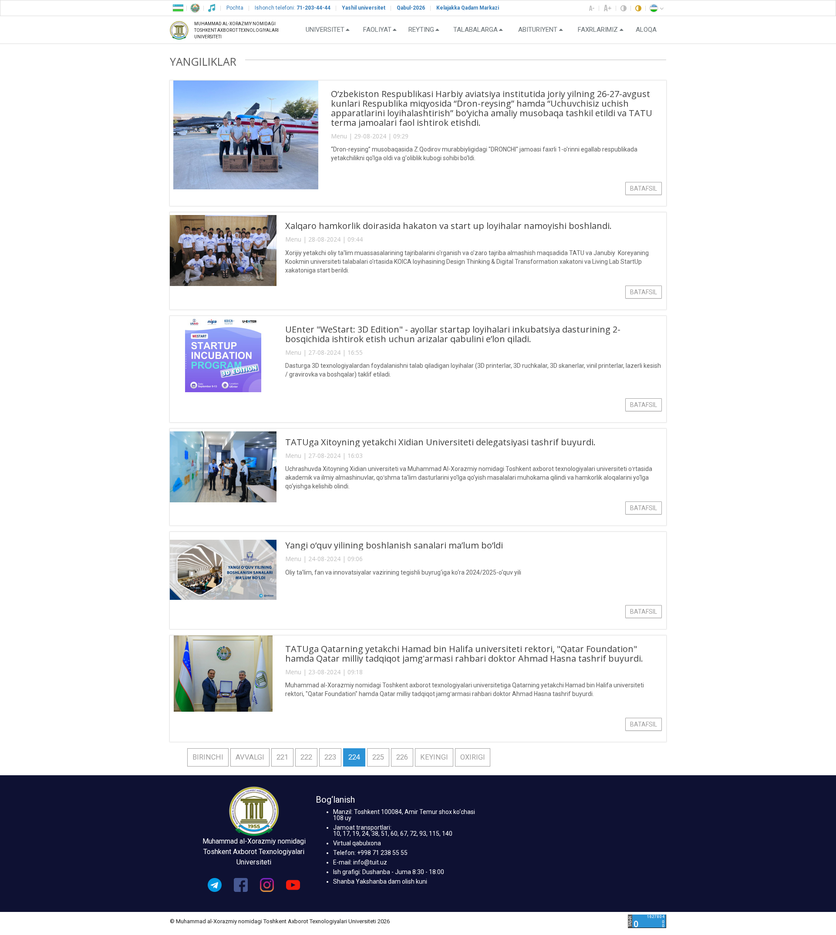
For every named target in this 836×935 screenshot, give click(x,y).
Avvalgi (250, 757)
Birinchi (207, 757)
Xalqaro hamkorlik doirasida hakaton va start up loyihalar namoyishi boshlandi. (448, 226)
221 (282, 757)
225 (378, 757)
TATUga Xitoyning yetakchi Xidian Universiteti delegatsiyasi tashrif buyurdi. (440, 442)
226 (402, 757)
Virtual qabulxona (357, 843)
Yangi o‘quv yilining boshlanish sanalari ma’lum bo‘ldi (394, 545)
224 (354, 757)
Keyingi (434, 757)
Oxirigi (472, 757)
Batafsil (643, 188)
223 (330, 757)
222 (306, 757)
